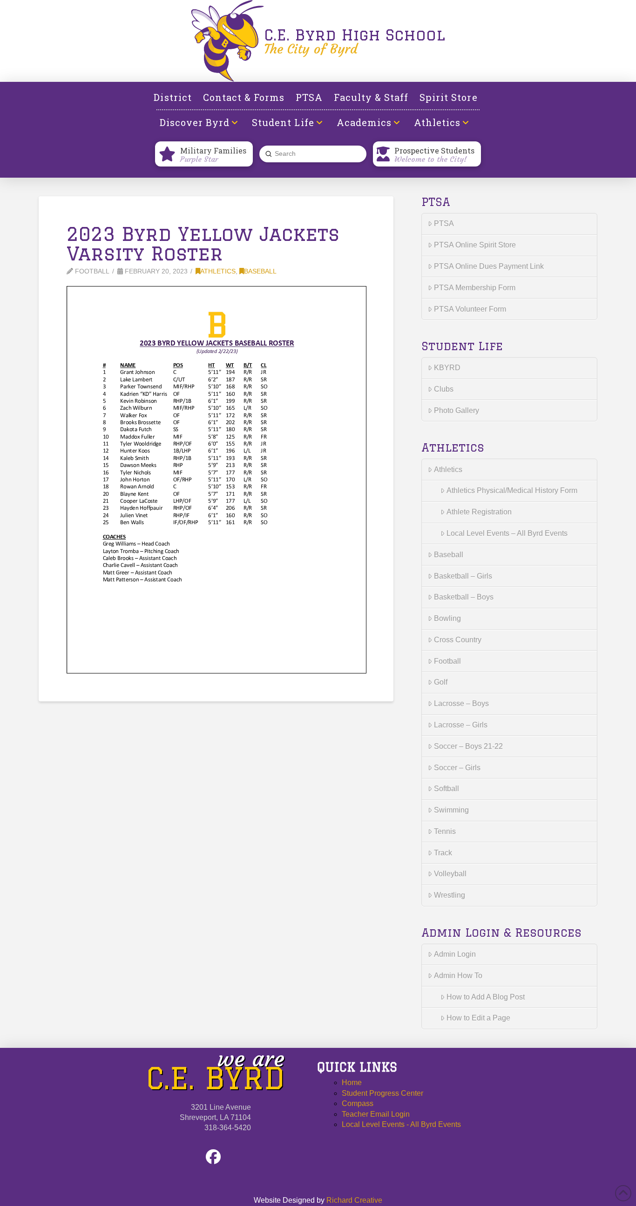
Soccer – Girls (457, 768)
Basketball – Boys (464, 597)
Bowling (447, 618)
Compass (357, 1103)
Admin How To (458, 975)
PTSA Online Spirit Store (475, 245)
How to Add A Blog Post (486, 997)
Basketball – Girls (463, 576)
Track (443, 853)
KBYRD (447, 368)
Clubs (443, 389)
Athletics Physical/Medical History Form (512, 490)
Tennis (445, 831)
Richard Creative (354, 1200)
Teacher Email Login (376, 1114)
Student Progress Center (382, 1093)
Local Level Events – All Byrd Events (507, 533)
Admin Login (455, 954)
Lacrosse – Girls (460, 725)
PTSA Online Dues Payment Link (489, 266)
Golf (440, 682)
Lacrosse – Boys (461, 703)
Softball (446, 789)
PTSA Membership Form (474, 288)
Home (352, 1082)
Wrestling (449, 895)
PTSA (444, 223)
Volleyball (450, 874)
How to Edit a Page (478, 1018)
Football (447, 661)
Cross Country (457, 640)
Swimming (451, 810)
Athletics (218, 271)
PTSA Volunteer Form (470, 309)
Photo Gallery (456, 410)
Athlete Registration (479, 512)
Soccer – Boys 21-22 (468, 746)
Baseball (260, 271)
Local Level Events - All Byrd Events (401, 1124)
